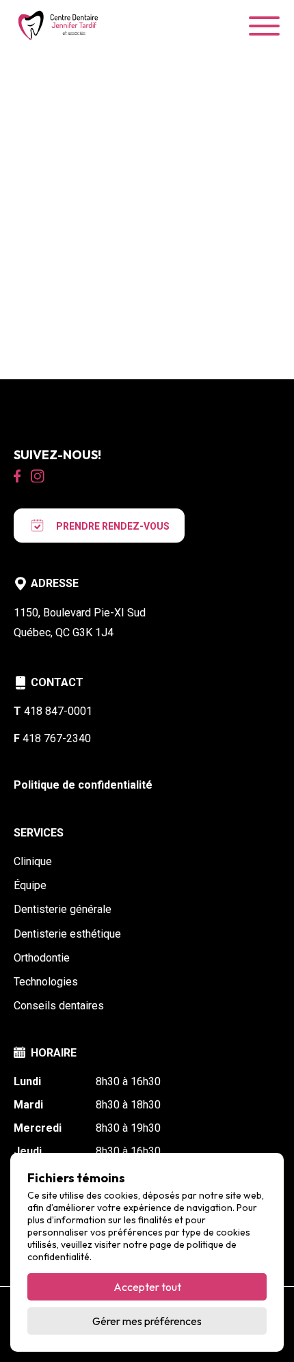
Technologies (46, 981)
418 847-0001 (53, 711)
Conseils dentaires (59, 1005)
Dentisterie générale (62, 909)
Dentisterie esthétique (67, 933)
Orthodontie (42, 957)
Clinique (33, 861)
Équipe (30, 885)
